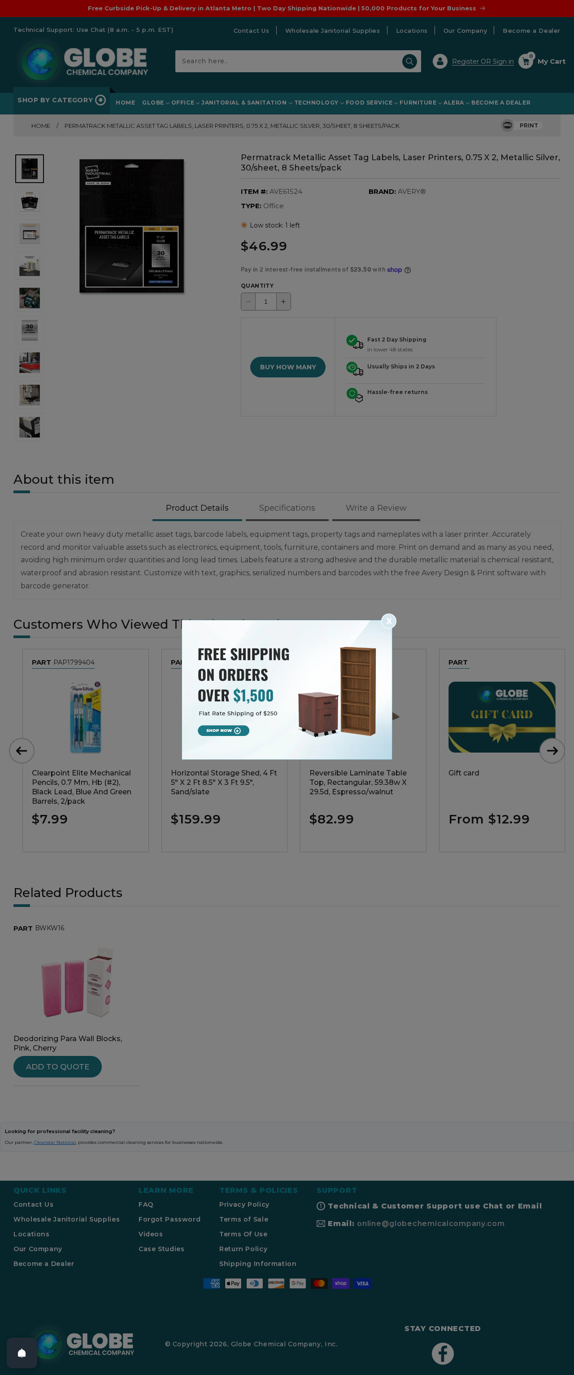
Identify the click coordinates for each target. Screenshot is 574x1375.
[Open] (22, 1353)
